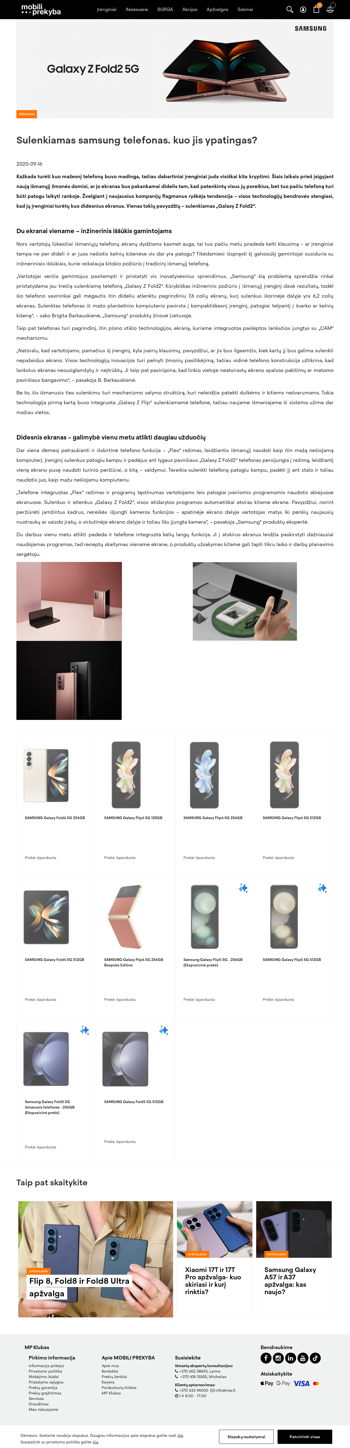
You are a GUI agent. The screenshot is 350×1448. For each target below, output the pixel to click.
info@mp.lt (225, 1390)
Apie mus (110, 1365)
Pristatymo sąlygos (46, 1382)
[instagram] (278, 1358)
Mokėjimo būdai (44, 1376)
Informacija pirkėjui (46, 1365)
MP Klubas (111, 1393)
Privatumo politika (45, 1371)
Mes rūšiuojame (43, 1409)
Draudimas (39, 1404)
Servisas (36, 1398)
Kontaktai (110, 1371)
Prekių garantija (43, 1387)
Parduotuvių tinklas (119, 1387)
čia (180, 1435)
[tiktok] (315, 1358)
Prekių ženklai (114, 1376)
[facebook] (266, 1358)
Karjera (108, 1382)
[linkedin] (290, 1358)
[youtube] (303, 1358)
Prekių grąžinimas (45, 1393)
